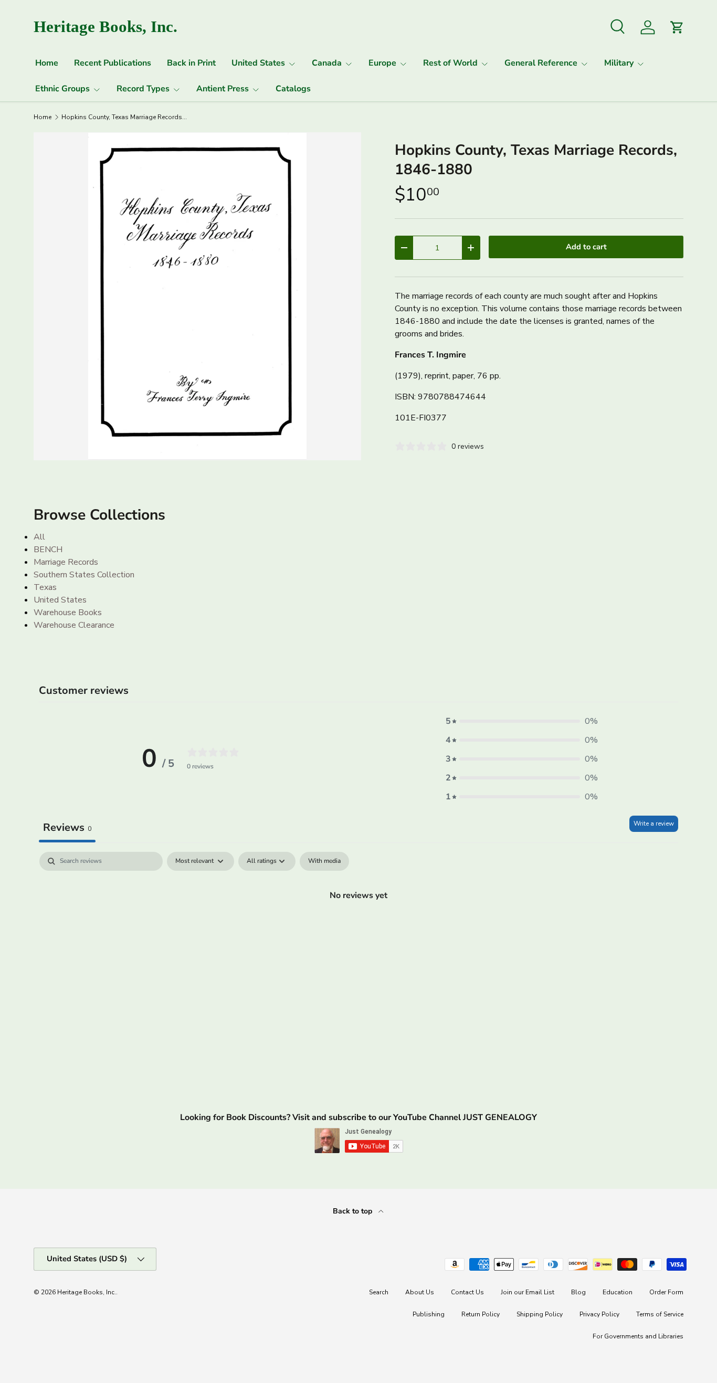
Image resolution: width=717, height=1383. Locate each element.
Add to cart (586, 246)
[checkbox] (324, 861)
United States (258, 63)
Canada (327, 63)
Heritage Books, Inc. (86, 1292)
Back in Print (191, 63)
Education (617, 1292)
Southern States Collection (84, 574)
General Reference (540, 63)
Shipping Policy (539, 1314)
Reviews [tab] (67, 827)
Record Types (143, 88)
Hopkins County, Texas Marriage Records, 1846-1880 (124, 117)
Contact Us (467, 1292)
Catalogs (293, 88)
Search (378, 1292)
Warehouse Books (68, 612)
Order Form (666, 1292)
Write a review (654, 823)
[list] (197, 296)
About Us (419, 1292)
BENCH (48, 549)
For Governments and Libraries (638, 1336)
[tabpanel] (358, 930)
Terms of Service (659, 1314)
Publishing (429, 1314)
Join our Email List (527, 1292)
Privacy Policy (599, 1314)
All (39, 537)
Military (619, 63)
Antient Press (222, 88)
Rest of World (450, 63)
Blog (578, 1292)
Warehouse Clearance (74, 625)
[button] (522, 721)
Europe (382, 63)
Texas (45, 587)
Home (46, 63)
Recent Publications (112, 63)
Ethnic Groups (62, 88)
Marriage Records (66, 562)
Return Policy (480, 1314)
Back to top (353, 1211)
